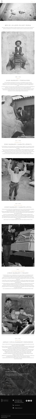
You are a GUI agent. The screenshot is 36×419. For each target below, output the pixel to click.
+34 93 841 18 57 (17, 405)
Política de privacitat (4, 417)
